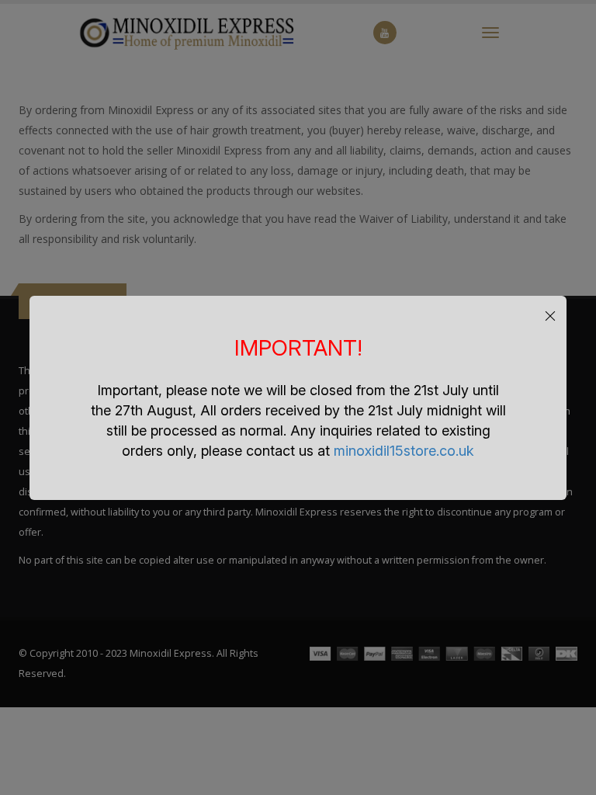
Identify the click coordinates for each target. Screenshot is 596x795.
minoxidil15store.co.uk (404, 451)
